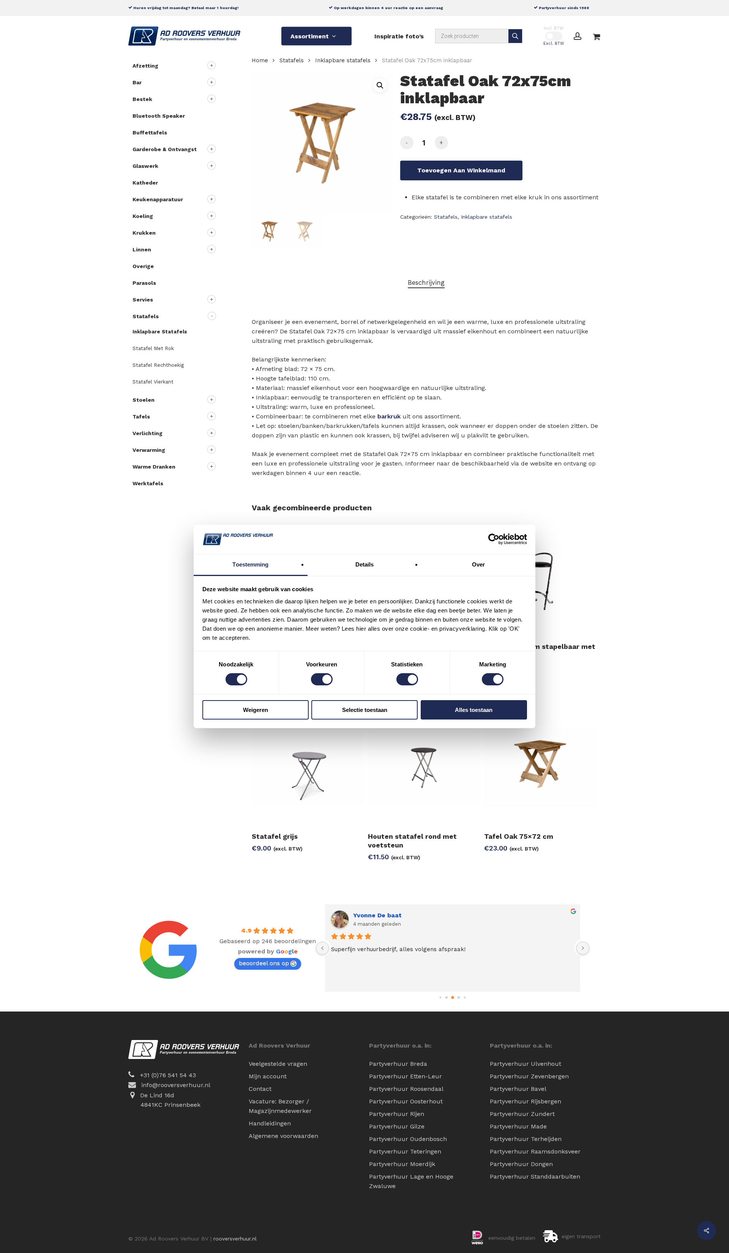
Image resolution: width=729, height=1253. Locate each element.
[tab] (426, 283)
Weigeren (255, 710)
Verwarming (149, 450)
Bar (137, 82)
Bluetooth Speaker (159, 116)
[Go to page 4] (464, 997)
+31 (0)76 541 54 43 (168, 1075)
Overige (143, 266)
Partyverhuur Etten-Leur (405, 1076)
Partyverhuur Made (518, 1126)
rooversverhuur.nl (235, 1239)
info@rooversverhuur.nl (175, 1085)
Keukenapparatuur (158, 199)
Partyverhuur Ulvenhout (525, 1063)
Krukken (144, 233)
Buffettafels (150, 132)
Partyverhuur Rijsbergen (525, 1101)
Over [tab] (478, 564)
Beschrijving (426, 282)
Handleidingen (270, 1123)
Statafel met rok (153, 348)
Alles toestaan (473, 710)
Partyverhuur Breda (398, 1063)
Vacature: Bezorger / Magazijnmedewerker (280, 1106)
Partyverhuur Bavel (518, 1088)
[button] (380, 85)
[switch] (322, 679)
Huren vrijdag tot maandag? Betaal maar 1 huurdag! (185, 7)
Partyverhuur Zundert (522, 1113)
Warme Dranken (154, 467)
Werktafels (148, 483)
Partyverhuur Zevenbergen (529, 1076)
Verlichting (148, 433)
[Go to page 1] (446, 997)
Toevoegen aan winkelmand (461, 170)
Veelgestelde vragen (278, 1063)
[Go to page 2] (452, 997)
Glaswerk (145, 166)
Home (260, 60)
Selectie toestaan (364, 710)
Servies (143, 300)
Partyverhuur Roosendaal (406, 1088)
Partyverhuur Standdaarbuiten (535, 1176)
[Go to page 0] (440, 997)
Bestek (142, 99)
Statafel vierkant (153, 382)
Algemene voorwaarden (283, 1135)
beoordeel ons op (264, 963)
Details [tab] (364, 564)
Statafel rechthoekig (158, 365)
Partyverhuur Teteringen (405, 1151)
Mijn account (268, 1076)
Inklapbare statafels (160, 332)
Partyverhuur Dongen (521, 1164)
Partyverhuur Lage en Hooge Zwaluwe (411, 1181)
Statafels (146, 316)
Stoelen (144, 400)
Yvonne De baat (377, 915)
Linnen (142, 249)
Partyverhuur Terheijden (526, 1139)
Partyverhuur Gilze (396, 1126)
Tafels (141, 416)
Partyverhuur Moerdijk (402, 1164)
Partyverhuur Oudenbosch (408, 1139)
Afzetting (145, 66)
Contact (260, 1088)
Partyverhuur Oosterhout (406, 1101)
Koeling (143, 216)
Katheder (145, 183)
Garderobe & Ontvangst (165, 149)
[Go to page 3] (459, 997)
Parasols (144, 283)
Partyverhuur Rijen (396, 1113)
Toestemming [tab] (250, 564)
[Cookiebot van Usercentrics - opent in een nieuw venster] (494, 539)
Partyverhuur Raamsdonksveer (535, 1151)
